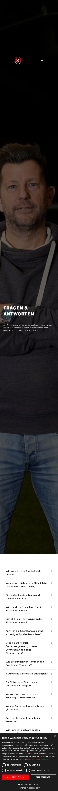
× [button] (55, 736)
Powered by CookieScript (29, 788)
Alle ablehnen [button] (43, 777)
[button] (40, 60)
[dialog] (29, 762)
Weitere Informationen (38, 759)
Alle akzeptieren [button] (15, 777)
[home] (15, 60)
